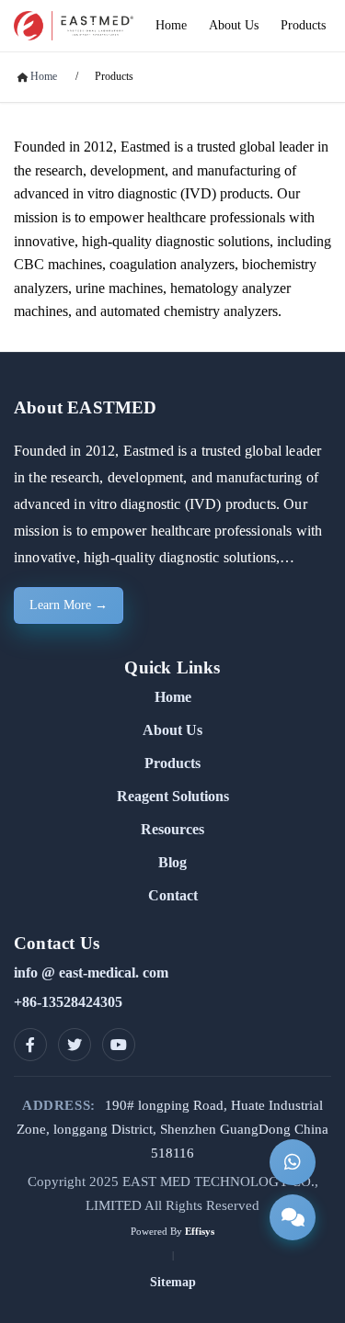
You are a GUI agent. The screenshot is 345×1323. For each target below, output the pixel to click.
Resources (172, 829)
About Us (172, 730)
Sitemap (173, 1282)
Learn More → (68, 605)
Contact (173, 895)
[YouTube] (118, 1044)
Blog (172, 862)
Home (173, 697)
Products (114, 76)
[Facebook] (30, 1044)
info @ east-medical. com (91, 972)
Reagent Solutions (173, 796)
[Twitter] (74, 1044)
